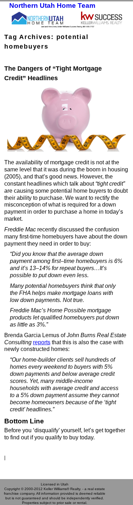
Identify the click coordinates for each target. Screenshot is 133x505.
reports (41, 342)
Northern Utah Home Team (52, 5)
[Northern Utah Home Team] (66, 19)
